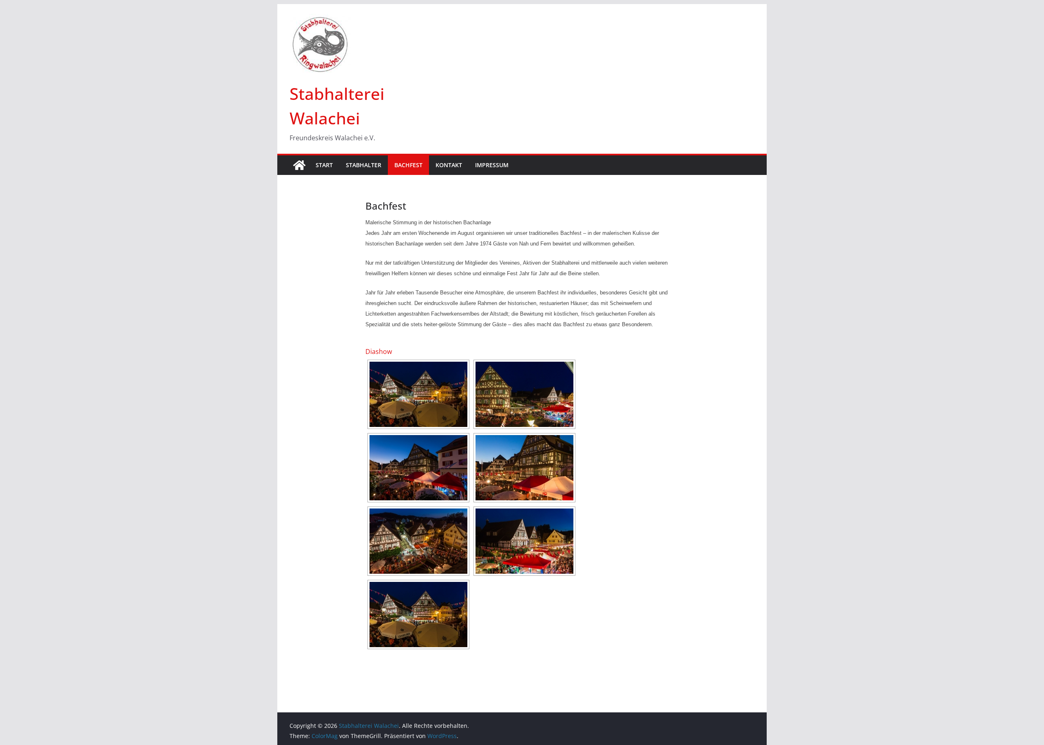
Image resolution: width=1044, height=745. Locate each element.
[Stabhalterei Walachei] (299, 165)
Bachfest (408, 165)
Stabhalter (363, 165)
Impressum (492, 165)
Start (324, 165)
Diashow (378, 351)
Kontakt (449, 165)
